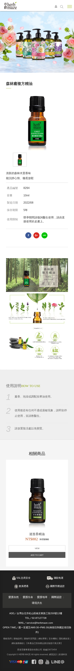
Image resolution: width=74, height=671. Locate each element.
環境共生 (37, 602)
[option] (37, 121)
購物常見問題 (30, 638)
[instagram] (40, 662)
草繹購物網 (10, 5)
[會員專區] (57, 6)
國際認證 (56, 597)
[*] (37, 42)
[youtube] (47, 662)
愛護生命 (28, 597)
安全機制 (53, 638)
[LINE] (57, 662)
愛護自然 (13, 597)
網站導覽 (42, 638)
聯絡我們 (7, 638)
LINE (44, 235)
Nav (69, 6)
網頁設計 (53, 654)
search (62, 6)
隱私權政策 (64, 638)
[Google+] (36, 235)
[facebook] (28, 235)
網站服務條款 (18, 643)
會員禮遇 (23, 586)
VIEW (37, 548)
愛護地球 (42, 597)
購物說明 (18, 638)
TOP (69, 665)
